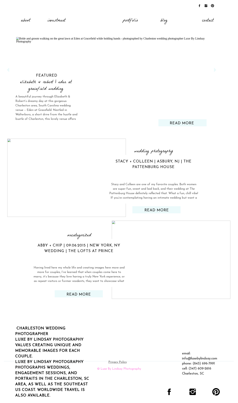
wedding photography (153, 151)
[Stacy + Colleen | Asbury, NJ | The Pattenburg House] (66, 178)
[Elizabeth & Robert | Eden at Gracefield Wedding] (111, 76)
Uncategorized (79, 235)
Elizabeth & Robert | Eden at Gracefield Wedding (46, 85)
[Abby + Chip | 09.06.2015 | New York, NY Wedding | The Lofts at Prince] (171, 260)
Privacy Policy (117, 362)
